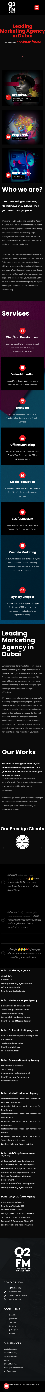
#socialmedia (14, 886)
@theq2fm (12, 874)
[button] (36, 7)
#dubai (11, 882)
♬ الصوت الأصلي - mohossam (22, 957)
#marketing (30, 882)
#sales (10, 923)
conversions (7, 790)
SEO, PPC (31, 240)
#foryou (11, 953)
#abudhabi (20, 882)
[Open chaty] (6, 1386)
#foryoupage (35, 949)
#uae (36, 878)
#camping (25, 919)
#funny (26, 953)
